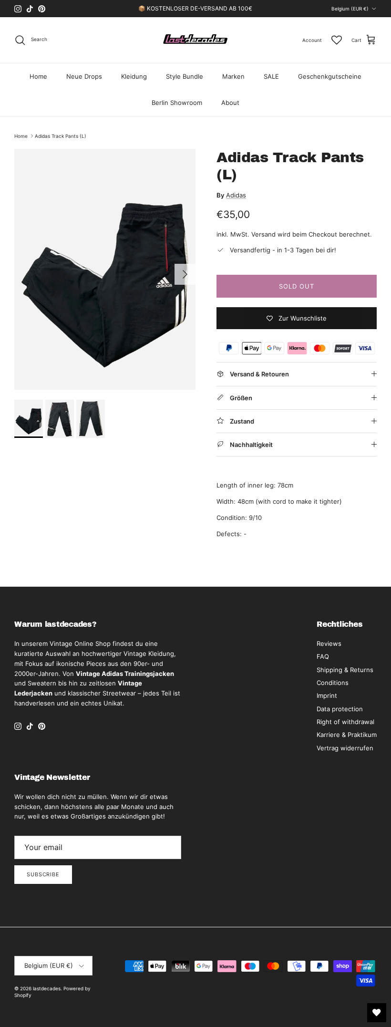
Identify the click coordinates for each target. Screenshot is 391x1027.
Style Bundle (184, 76)
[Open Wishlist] (376, 1012)
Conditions (333, 682)
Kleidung (134, 76)
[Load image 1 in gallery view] (105, 269)
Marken (233, 76)
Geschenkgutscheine (329, 76)
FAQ (323, 656)
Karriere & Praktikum (347, 734)
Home (38, 76)
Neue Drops (84, 76)
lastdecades (47, 988)
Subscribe (43, 874)
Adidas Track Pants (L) (60, 136)
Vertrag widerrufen (345, 748)
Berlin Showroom (177, 102)
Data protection (340, 709)
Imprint (327, 695)
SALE (271, 76)
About (230, 102)
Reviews (329, 643)
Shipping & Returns (345, 670)
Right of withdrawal (345, 722)
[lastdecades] (196, 40)
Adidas (236, 195)
